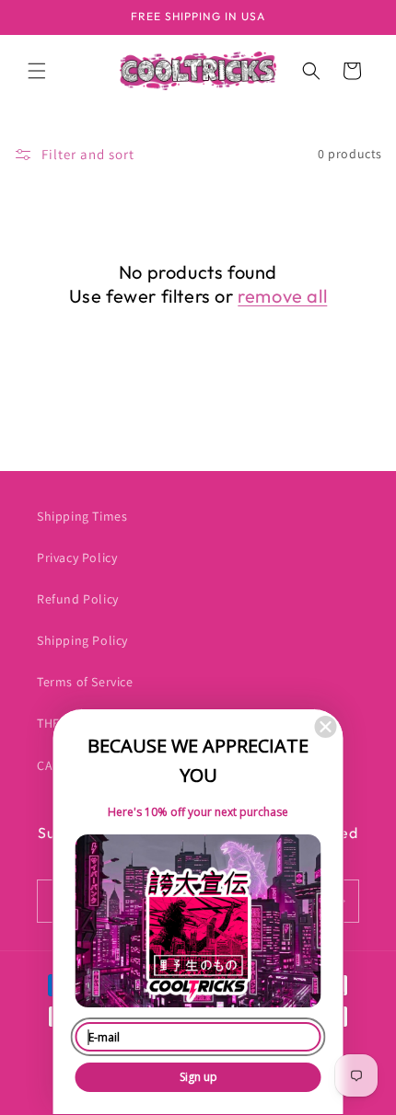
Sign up (198, 1077)
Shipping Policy (82, 640)
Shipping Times (82, 516)
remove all (282, 295)
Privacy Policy (77, 557)
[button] (37, 71)
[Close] (326, 727)
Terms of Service (85, 681)
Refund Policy (78, 599)
